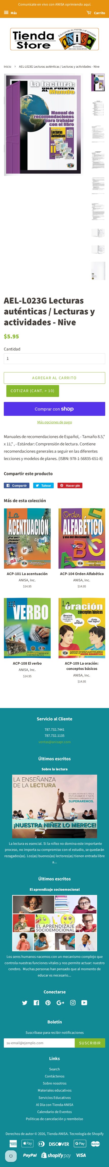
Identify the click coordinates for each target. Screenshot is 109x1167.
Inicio (7, 66)
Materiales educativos (54, 1090)
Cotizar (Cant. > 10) (33, 391)
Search (54, 1069)
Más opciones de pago (54, 422)
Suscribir (90, 1043)
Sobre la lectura (55, 769)
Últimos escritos (54, 759)
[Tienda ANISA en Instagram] (73, 1004)
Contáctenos (54, 1076)
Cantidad (12, 349)
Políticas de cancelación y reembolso (54, 1119)
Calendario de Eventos (54, 1112)
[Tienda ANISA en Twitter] (25, 1004)
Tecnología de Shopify (86, 1133)
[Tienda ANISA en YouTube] (84, 1004)
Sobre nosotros (54, 1083)
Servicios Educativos (55, 1097)
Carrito (99, 13)
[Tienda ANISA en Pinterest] (48, 1004)
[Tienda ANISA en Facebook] (36, 1004)
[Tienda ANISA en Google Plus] (60, 1004)
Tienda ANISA (57, 1133)
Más (13, 13)
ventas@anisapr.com (55, 742)
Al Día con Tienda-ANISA (54, 1104)
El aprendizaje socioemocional (55, 889)
